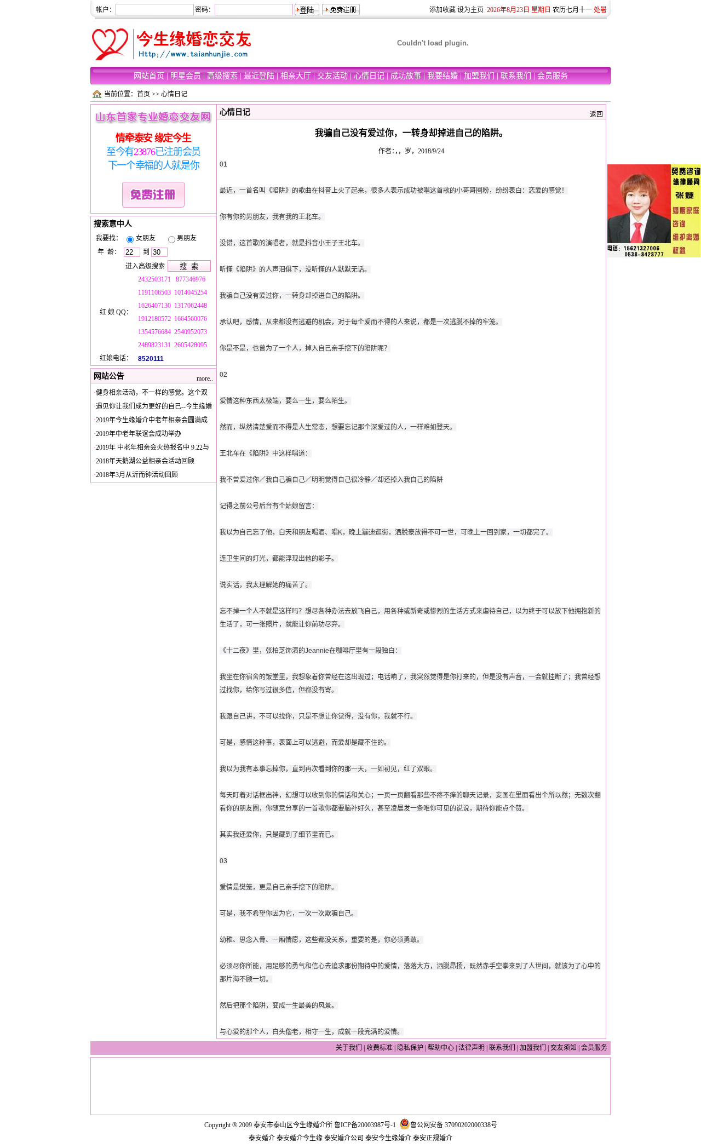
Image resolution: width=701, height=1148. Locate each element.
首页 (143, 94)
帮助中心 (441, 1048)
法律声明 (471, 1048)
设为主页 (470, 10)
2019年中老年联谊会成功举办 (138, 434)
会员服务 (552, 76)
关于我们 (349, 1048)
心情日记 (369, 76)
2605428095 (190, 345)
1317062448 (190, 305)
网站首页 (149, 76)
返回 (596, 114)
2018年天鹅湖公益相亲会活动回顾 (145, 461)
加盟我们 (479, 76)
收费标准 (379, 1048)
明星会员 (185, 76)
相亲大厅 (295, 76)
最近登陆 (259, 76)
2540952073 (190, 332)
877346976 (190, 279)
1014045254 (190, 292)
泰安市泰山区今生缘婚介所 (293, 1125)
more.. (205, 378)
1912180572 (155, 319)
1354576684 (154, 332)
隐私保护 (410, 1048)
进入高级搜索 (145, 266)
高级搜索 (222, 76)
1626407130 (155, 305)
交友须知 (563, 1048)
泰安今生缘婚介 (388, 1138)
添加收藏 (442, 10)
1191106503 (155, 292)
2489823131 (154, 345)
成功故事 (405, 76)
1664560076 (190, 319)
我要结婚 (442, 76)
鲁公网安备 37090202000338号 (453, 1125)
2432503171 (155, 279)
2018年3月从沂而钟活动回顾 (137, 475)
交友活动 (332, 76)
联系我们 (516, 76)
